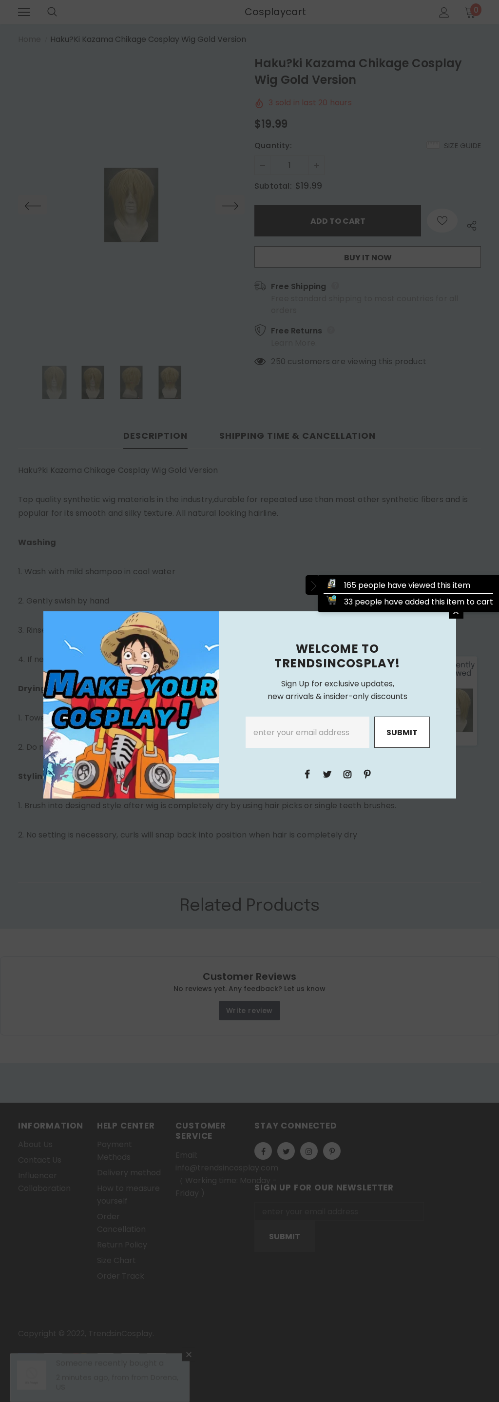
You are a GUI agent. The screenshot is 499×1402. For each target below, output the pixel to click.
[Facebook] (307, 773)
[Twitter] (327, 773)
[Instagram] (347, 773)
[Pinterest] (367, 773)
